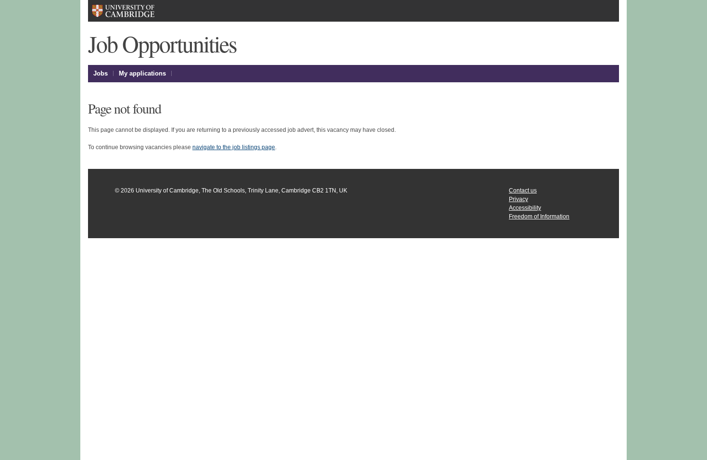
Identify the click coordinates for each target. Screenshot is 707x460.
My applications (142, 73)
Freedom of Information (539, 216)
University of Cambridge (138, 11)
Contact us (523, 190)
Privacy (518, 199)
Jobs (100, 73)
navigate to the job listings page (233, 147)
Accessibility (525, 207)
